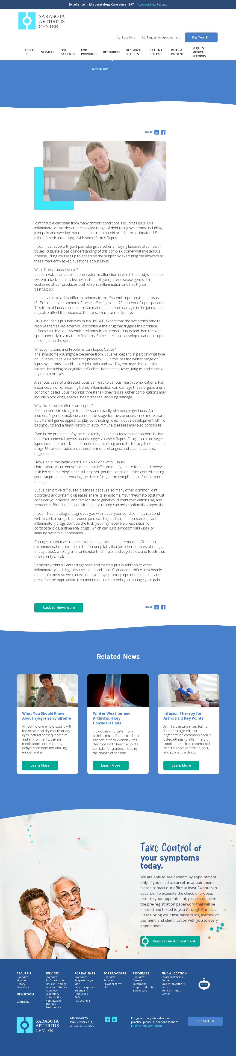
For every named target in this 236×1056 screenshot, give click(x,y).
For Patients (67, 52)
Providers (23, 987)
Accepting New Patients (152, 4)
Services (47, 52)
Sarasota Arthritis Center (172, 978)
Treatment (139, 983)
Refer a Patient (177, 52)
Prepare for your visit (85, 982)
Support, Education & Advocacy (144, 988)
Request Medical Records (199, 52)
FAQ (77, 997)
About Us (29, 52)
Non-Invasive (54, 1000)
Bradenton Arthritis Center (173, 985)
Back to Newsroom (59, 607)
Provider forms (112, 983)
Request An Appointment (163, 37)
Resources (111, 52)
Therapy (51, 1004)
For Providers (89, 52)
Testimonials (53, 1007)
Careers (23, 1002)
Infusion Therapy (56, 983)
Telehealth (81, 990)
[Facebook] (163, 132)
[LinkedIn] (156, 132)
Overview (23, 977)
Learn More (40, 765)
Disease (137, 980)
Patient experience (86, 987)
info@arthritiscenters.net (147, 1026)
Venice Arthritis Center (171, 992)
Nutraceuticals (54, 997)
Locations (128, 37)
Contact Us (205, 1021)
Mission (21, 980)
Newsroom (25, 994)
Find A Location (174, 973)
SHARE (149, 132)
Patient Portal (156, 52)
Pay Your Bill (201, 37)
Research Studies (133, 52)
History (21, 983)
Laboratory (52, 993)
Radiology (52, 990)
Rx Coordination (55, 980)
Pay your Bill (82, 1000)
